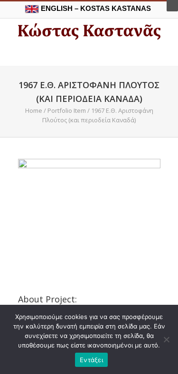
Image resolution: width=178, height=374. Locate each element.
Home (33, 110)
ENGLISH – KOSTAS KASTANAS (95, 8)
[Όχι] (166, 339)
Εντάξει (91, 360)
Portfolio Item (66, 110)
